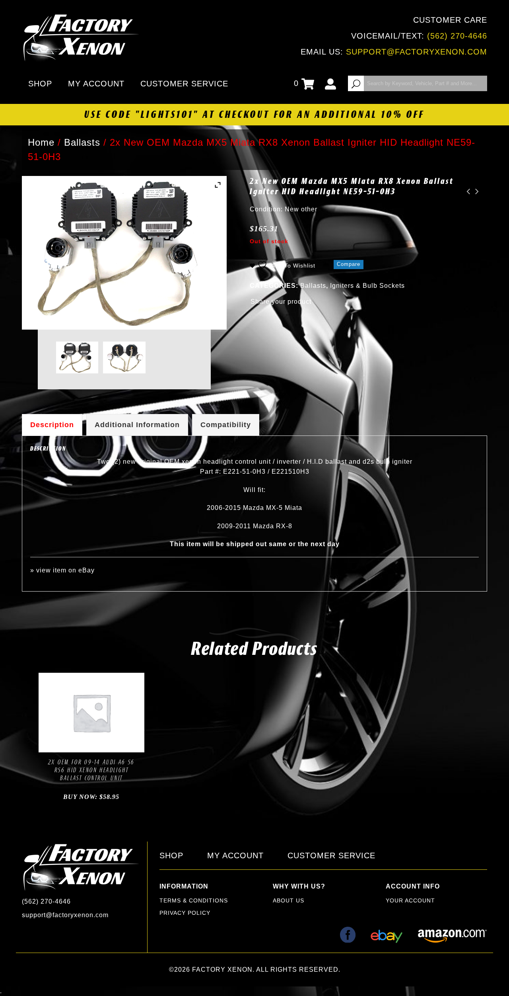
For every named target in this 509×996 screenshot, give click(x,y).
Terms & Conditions (193, 900)
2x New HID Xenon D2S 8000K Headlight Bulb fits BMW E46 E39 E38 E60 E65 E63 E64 (474, 191)
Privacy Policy (184, 913)
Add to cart (64, 744)
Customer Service (184, 83)
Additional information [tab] (137, 425)
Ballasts (82, 142)
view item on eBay (65, 570)
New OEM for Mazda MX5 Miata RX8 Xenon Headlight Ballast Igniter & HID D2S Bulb (466, 191)
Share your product (281, 301)
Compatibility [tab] (225, 425)
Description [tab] (52, 425)
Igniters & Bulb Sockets (367, 285)
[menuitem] (42, 83)
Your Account (410, 900)
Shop (40, 83)
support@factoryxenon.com (416, 51)
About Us (288, 900)
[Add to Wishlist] (82, 744)
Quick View (118, 744)
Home (41, 142)
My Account (96, 83)
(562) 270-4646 (457, 35)
